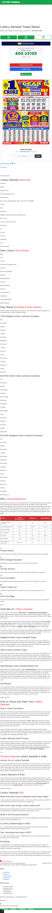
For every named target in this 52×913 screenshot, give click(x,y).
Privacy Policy (7, 875)
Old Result (31, 909)
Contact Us (6, 872)
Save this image (26, 74)
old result (20, 688)
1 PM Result (4, 909)
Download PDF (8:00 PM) (26, 65)
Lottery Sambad (11, 2)
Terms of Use (7, 877)
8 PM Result (22, 909)
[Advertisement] (26, 14)
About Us (6, 874)
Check (38, 156)
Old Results (3, 167)
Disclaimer (6, 879)
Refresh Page (26, 69)
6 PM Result (13, 909)
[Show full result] (26, 60)
